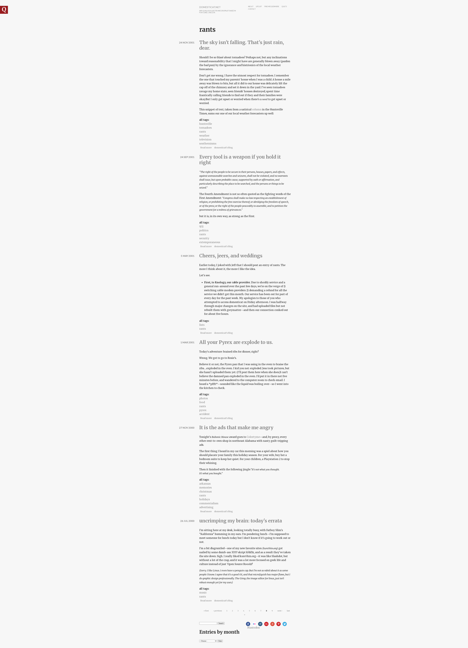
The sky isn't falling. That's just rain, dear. (241, 45)
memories (205, 487)
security (204, 238)
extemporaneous (209, 242)
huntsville (205, 123)
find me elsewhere (271, 6)
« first (206, 611)
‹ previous (217, 611)
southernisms (207, 143)
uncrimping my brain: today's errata (240, 521)
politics (203, 230)
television (205, 139)
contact (252, 9)
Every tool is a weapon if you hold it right (240, 159)
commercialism (208, 503)
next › (279, 611)
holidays (204, 499)
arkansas (205, 483)
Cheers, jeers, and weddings (230, 256)
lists (202, 324)
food (202, 402)
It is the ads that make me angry (236, 427)
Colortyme (253, 436)
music (203, 592)
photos (203, 398)
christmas (205, 491)
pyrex (202, 410)
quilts (284, 6)
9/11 (201, 226)
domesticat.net (210, 7)
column (256, 109)
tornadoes (205, 127)
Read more (206, 147)
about (251, 6)
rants (202, 131)
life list (259, 6)
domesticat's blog (223, 147)
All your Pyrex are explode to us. (236, 342)
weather (204, 135)
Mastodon (253, 627)
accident (204, 414)
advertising (206, 507)
